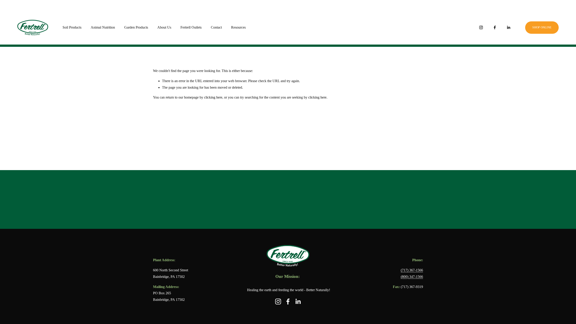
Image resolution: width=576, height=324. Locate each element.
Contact (216, 27)
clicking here (213, 97)
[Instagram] (481, 27)
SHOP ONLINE (541, 27)
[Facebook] (495, 27)
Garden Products (136, 27)
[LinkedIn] (508, 27)
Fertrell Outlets (191, 27)
